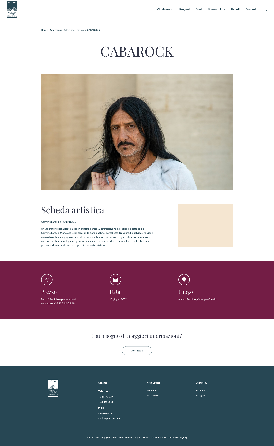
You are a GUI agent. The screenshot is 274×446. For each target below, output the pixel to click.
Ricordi (235, 9)
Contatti (251, 9)
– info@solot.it (105, 413)
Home (44, 30)
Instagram (200, 395)
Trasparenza (153, 395)
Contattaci (137, 350)
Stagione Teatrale (74, 30)
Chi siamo (163, 9)
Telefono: (104, 391)
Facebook (200, 390)
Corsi (199, 9)
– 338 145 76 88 (105, 402)
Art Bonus (152, 390)
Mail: (101, 407)
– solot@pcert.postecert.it (110, 418)
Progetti (184, 9)
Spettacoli (214, 9)
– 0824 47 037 (105, 397)
